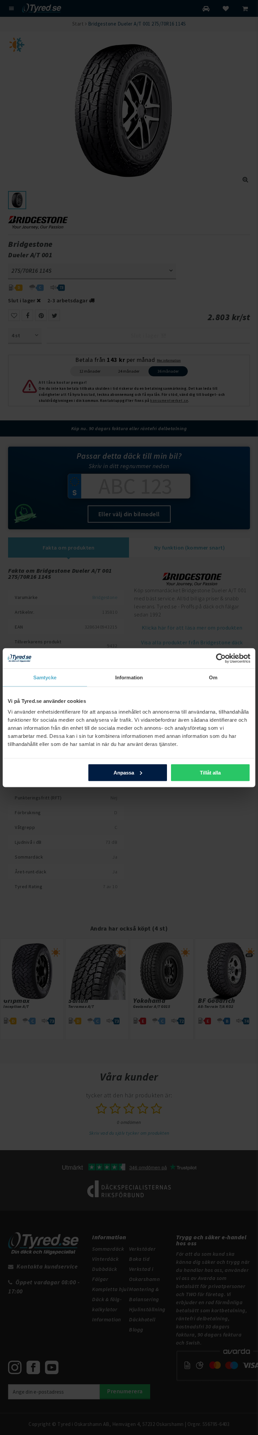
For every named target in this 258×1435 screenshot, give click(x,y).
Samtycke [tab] (44, 677)
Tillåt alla (210, 772)
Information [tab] (129, 677)
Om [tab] (213, 677)
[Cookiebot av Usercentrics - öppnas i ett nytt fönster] (220, 658)
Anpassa (124, 772)
